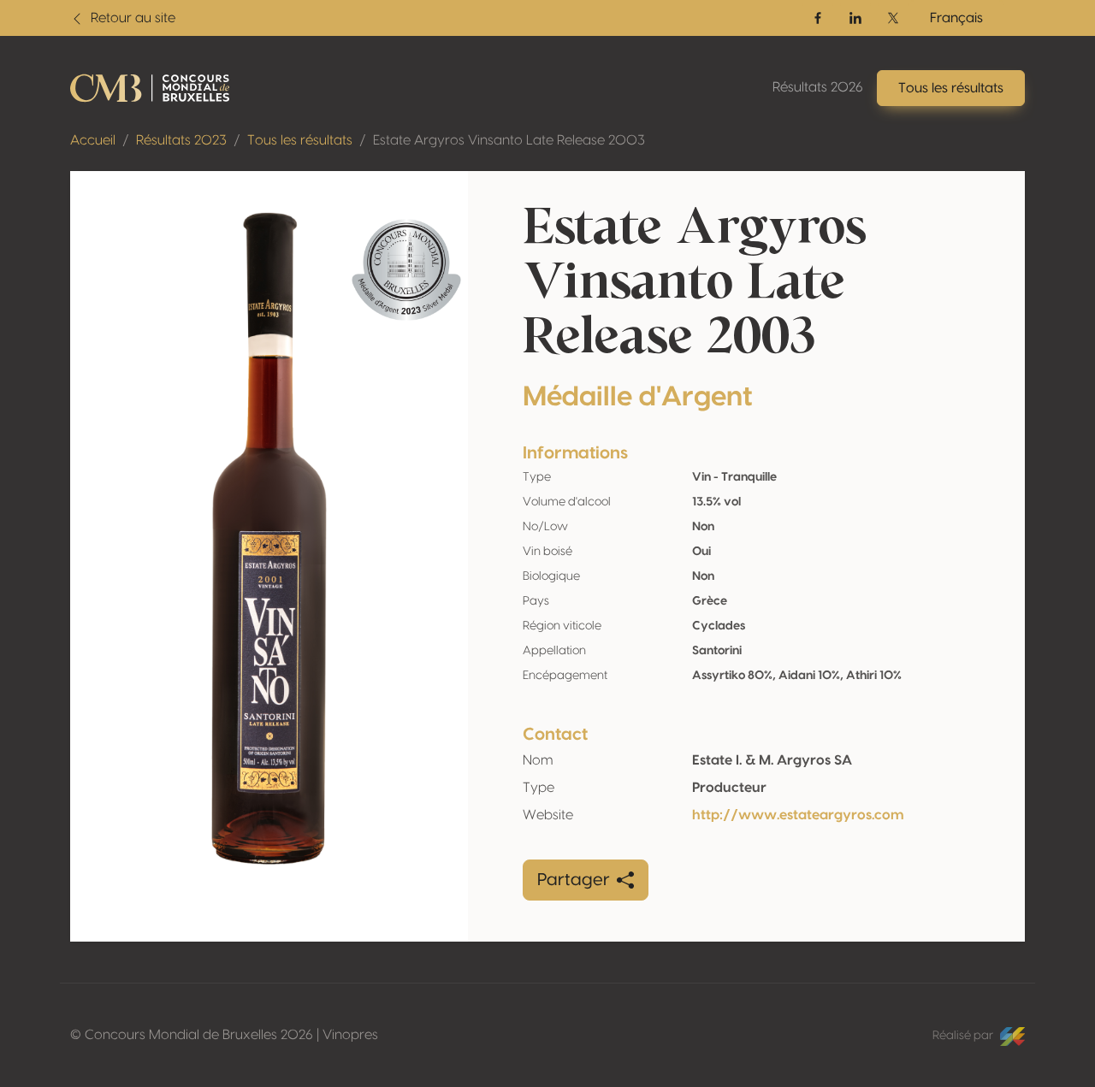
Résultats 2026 (817, 87)
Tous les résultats (299, 140)
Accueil (92, 140)
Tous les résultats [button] (950, 88)
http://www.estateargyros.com (798, 815)
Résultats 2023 (181, 140)
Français (956, 18)
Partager (573, 880)
